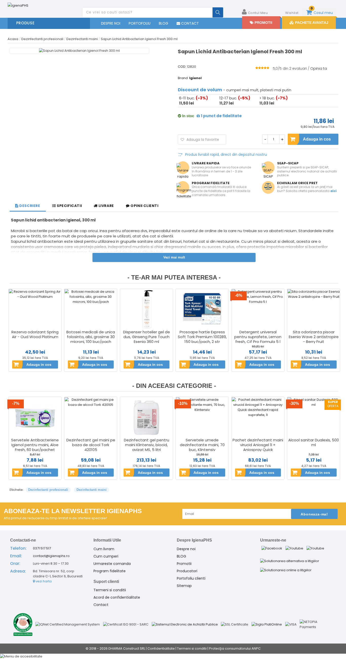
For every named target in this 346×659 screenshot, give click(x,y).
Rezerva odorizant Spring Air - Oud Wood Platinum (35, 334)
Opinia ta (318, 68)
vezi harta (43, 581)
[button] (173, 656)
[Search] (218, 12)
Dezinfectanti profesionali (48, 490)
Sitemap (184, 585)
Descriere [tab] (29, 205)
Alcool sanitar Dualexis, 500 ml (313, 442)
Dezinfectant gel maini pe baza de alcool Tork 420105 (90, 444)
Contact (100, 604)
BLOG (163, 23)
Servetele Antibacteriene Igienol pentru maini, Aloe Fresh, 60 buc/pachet (35, 444)
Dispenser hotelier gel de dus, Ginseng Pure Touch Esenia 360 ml (146, 336)
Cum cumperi (105, 556)
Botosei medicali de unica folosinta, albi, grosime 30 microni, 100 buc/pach (90, 336)
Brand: (183, 78)
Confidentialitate (161, 648)
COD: (182, 67)
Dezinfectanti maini (91, 490)
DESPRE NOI (110, 23)
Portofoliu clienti (191, 578)
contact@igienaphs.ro (51, 555)
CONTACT (189, 23)
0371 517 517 (42, 548)
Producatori (187, 571)
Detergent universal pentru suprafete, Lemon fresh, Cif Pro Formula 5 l (257, 336)
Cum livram (103, 548)
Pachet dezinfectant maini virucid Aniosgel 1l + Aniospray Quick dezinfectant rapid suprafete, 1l (258, 449)
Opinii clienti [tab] (144, 205)
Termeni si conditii (109, 590)
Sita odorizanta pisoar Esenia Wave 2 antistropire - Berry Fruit (314, 336)
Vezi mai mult (174, 257)
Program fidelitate (109, 571)
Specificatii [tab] (69, 205)
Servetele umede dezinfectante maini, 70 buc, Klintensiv (202, 444)
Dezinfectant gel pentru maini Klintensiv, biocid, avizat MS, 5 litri (146, 444)
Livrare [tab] (106, 205)
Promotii (184, 563)
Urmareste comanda (112, 563)
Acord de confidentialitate (116, 597)
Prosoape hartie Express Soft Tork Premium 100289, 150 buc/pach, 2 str (202, 336)
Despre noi (186, 548)
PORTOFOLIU (139, 23)
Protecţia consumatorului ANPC (235, 648)
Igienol (195, 78)
